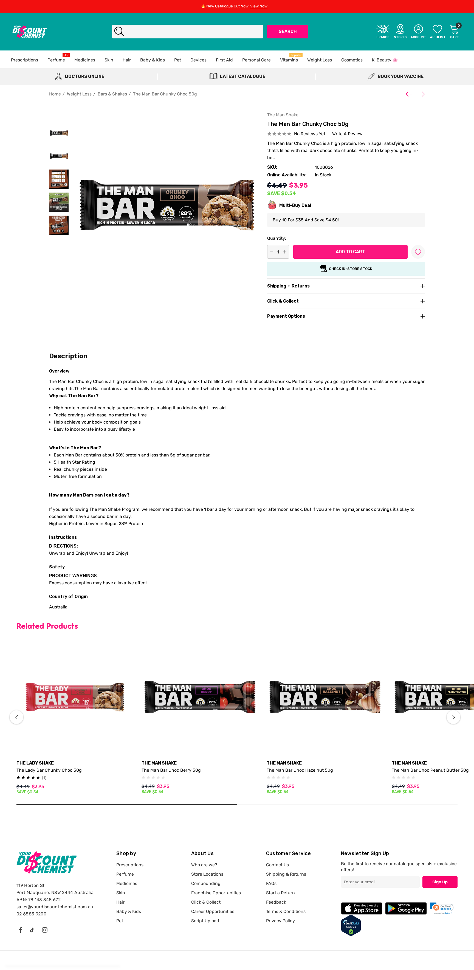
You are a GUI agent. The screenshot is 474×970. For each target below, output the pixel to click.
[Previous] (410, 94)
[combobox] (187, 31)
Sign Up (440, 882)
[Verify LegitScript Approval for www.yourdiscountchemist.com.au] (351, 925)
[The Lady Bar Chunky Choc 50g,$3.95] (74, 697)
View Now (258, 6)
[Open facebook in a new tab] (20, 930)
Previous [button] (16, 717)
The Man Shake (282, 114)
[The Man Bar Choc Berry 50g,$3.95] (200, 697)
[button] (442, 908)
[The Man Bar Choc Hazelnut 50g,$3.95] (325, 697)
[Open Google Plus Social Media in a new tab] (32, 930)
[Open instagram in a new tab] (44, 930)
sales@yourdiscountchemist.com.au (54, 906)
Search (288, 31)
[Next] (420, 94)
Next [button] (453, 717)
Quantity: (276, 238)
